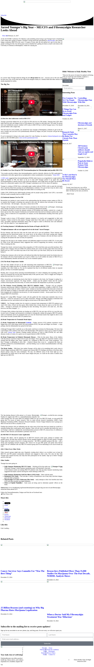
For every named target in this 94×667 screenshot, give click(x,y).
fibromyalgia (51, 40)
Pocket (6, 514)
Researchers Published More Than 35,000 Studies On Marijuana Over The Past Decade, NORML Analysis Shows (68, 573)
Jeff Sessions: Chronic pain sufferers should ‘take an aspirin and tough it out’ (85, 150)
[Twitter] (77, 648)
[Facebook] (72, 648)
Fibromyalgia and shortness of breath (85, 124)
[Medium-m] (86, 653)
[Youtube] (81, 648)
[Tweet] (74, 194)
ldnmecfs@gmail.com (54, 136)
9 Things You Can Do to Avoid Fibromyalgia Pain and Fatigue (69, 112)
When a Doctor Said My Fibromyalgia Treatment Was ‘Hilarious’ (65, 615)
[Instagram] (86, 648)
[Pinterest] (81, 653)
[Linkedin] (91, 648)
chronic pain (12, 332)
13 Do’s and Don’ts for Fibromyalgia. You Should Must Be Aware (69, 178)
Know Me (67, 81)
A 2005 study (5, 178)
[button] (1, 535)
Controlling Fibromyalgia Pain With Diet (85, 100)
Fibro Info (5, 35)
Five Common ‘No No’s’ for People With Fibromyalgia (69, 100)
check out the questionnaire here (28, 138)
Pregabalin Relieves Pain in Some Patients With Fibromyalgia (85, 164)
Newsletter (65, 85)
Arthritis (28, 322)
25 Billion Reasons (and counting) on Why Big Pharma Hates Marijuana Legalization (22, 608)
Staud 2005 (56, 175)
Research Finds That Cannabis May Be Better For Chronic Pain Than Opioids (70, 136)
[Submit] (89, 88)
